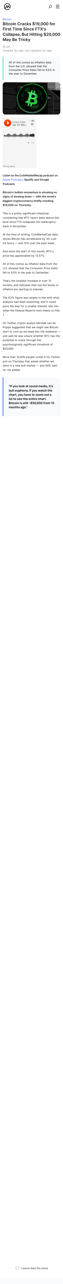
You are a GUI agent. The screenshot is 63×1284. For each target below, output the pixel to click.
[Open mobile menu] (57, 7)
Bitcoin (7, 19)
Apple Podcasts (13, 179)
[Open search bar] (50, 6)
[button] (57, 6)
